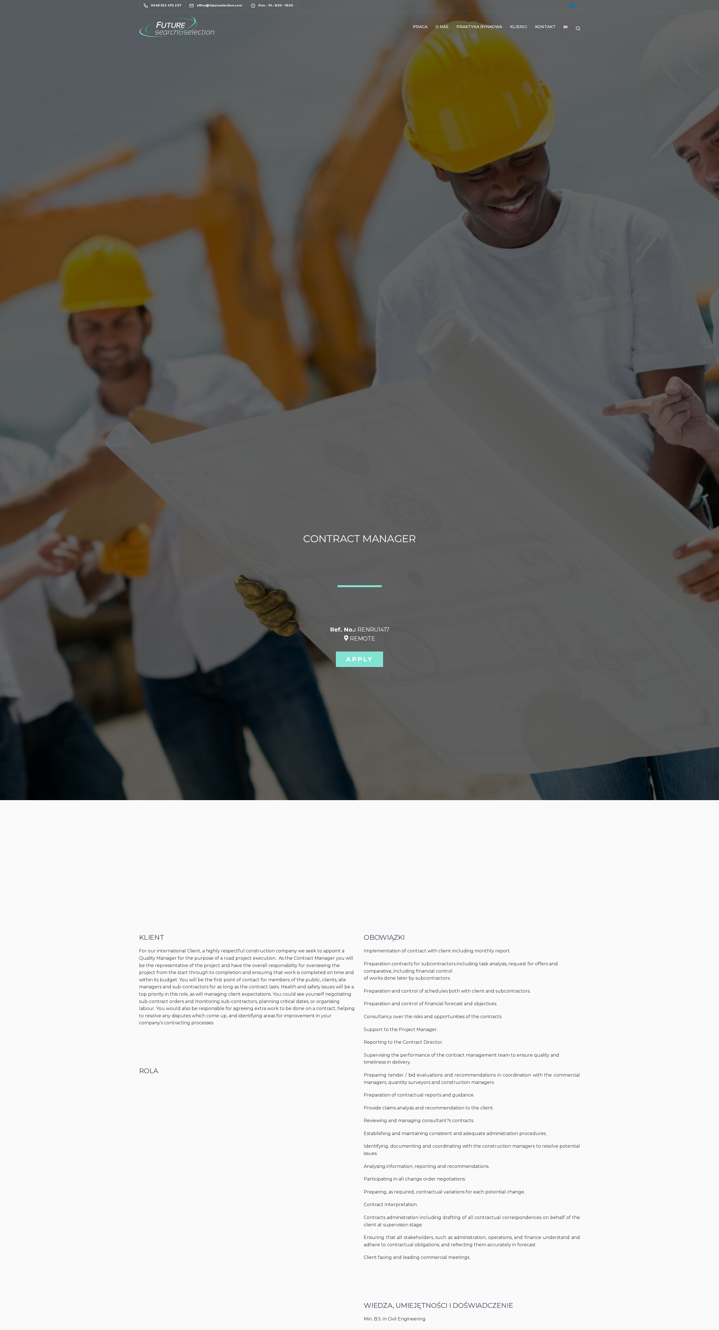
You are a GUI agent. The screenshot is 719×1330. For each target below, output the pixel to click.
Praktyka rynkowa (479, 26)
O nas (442, 26)
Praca (420, 26)
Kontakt (545, 26)
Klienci (518, 26)
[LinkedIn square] (572, 6)
